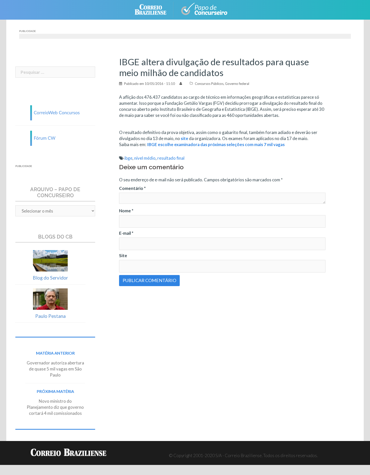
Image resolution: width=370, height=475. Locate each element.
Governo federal (237, 84)
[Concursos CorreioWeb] (55, 112)
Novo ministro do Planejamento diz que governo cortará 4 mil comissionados (55, 407)
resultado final (170, 158)
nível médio (145, 158)
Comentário (132, 188)
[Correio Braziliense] (154, 9)
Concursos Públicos (209, 84)
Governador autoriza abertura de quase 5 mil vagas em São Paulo (55, 369)
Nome (126, 210)
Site (123, 255)
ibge (128, 158)
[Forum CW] (55, 137)
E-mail (126, 233)
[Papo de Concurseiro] (205, 9)
